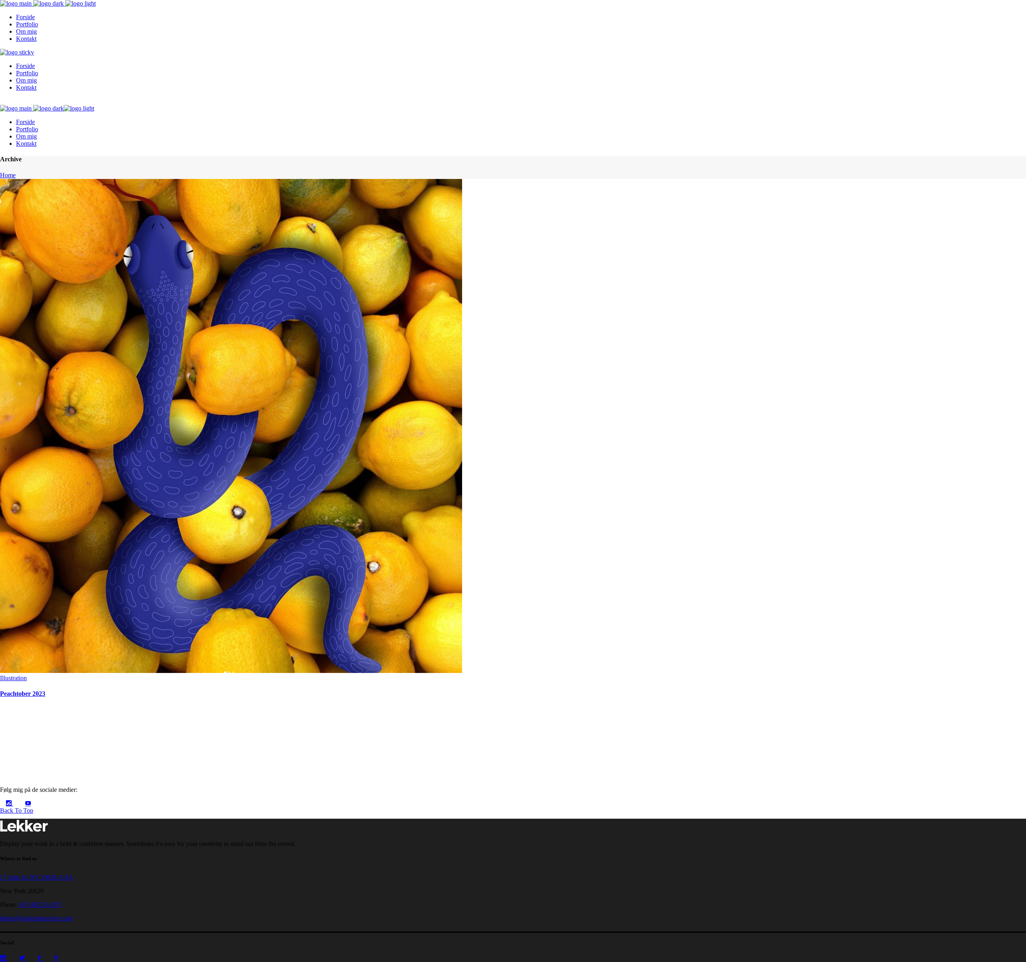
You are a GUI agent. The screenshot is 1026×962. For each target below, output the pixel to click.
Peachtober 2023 (22, 693)
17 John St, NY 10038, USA (36, 877)
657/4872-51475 (40, 904)
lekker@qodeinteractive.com (36, 918)
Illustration (13, 678)
